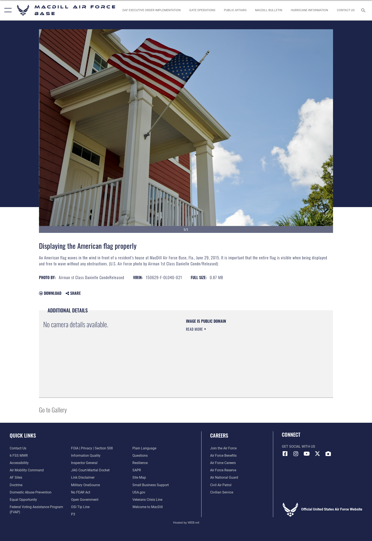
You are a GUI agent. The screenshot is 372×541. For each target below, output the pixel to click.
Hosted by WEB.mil (186, 522)
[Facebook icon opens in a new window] (285, 453)
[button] (7, 10)
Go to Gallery (53, 409)
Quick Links (23, 435)
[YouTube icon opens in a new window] (306, 453)
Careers (219, 435)
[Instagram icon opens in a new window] (296, 453)
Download (52, 293)
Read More (195, 329)
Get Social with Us (298, 446)
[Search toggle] (364, 10)
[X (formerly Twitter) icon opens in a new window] (317, 453)
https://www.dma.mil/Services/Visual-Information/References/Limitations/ (236, 356)
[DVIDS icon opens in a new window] (328, 453)
